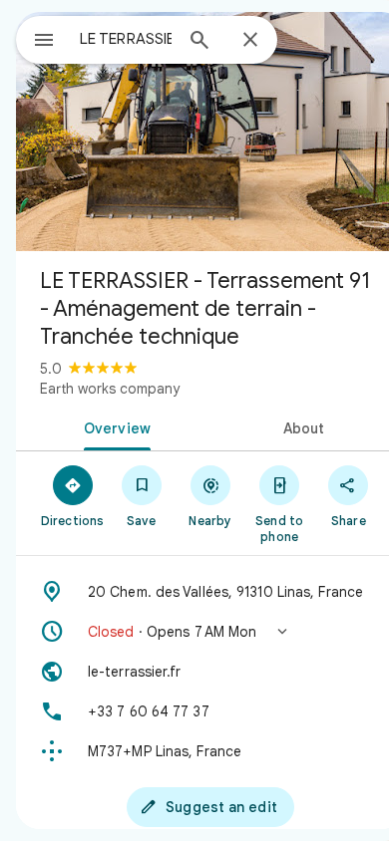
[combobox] (126, 39)
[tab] (113, 426)
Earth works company (110, 389)
